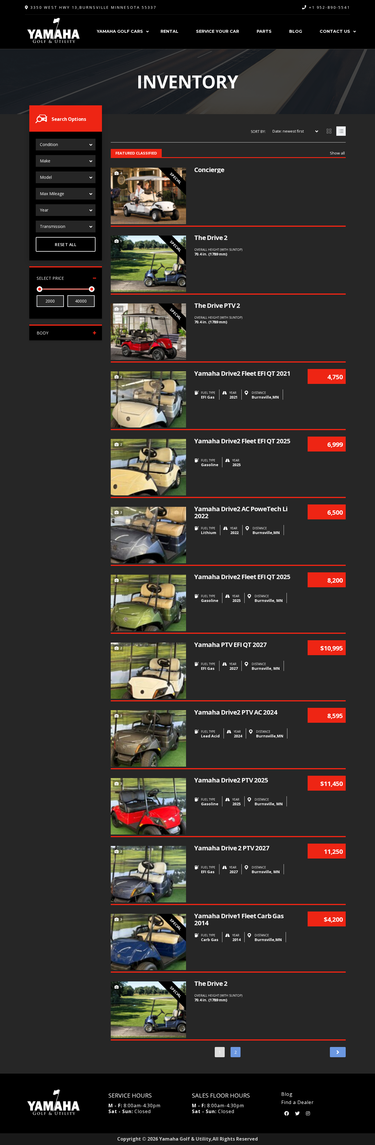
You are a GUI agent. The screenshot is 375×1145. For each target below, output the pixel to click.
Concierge (209, 169)
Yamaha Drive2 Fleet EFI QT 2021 (242, 373)
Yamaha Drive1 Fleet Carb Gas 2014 (239, 919)
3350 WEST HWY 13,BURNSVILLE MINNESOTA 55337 (92, 7)
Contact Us (335, 31)
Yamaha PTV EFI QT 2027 (230, 644)
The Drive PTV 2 (217, 305)
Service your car (217, 31)
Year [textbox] (44, 210)
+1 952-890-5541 (329, 7)
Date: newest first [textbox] (288, 131)
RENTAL (169, 31)
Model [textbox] (46, 177)
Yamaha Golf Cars (120, 31)
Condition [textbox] (49, 144)
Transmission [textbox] (52, 226)
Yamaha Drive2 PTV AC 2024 (235, 711)
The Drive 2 (210, 237)
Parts (264, 31)
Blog (295, 31)
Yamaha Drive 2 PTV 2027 (231, 847)
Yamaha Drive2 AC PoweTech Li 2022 (240, 512)
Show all (337, 153)
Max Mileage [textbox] (52, 193)
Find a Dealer (297, 1102)
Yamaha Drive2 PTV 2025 (231, 779)
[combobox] (66, 144)
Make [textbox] (45, 161)
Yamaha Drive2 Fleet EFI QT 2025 (242, 440)
